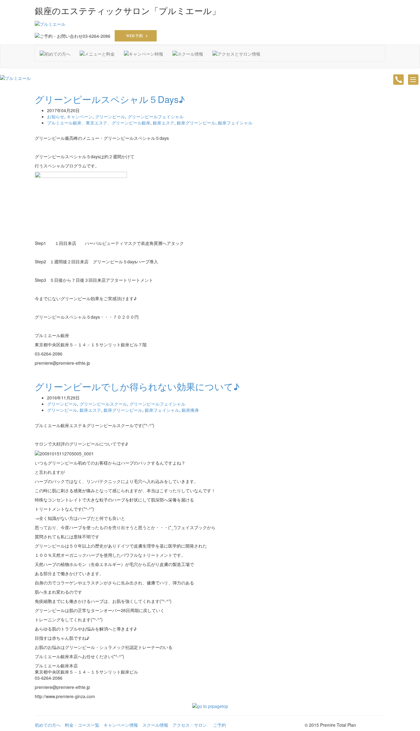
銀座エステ (163, 123)
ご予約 (219, 725)
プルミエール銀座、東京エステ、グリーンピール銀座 (98, 123)
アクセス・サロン (189, 725)
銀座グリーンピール (196, 123)
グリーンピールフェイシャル (156, 116)
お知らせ (55, 116)
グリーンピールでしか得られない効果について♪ (137, 386)
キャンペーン (80, 116)
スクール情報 (155, 725)
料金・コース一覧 (82, 725)
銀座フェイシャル (235, 123)
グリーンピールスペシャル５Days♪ (110, 99)
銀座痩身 (190, 410)
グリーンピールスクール (103, 404)
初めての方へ (48, 725)
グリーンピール (110, 116)
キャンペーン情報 (121, 725)
